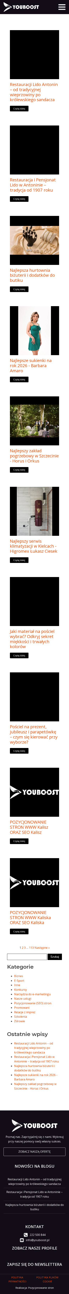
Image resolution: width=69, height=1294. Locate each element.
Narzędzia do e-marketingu (32, 994)
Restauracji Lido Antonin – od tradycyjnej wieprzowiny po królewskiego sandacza (34, 92)
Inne (17, 985)
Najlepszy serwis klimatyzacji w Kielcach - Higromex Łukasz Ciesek (33, 546)
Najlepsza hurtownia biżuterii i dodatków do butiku (32, 275)
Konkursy (20, 990)
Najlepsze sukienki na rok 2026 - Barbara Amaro (31, 365)
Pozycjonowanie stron (41, 1287)
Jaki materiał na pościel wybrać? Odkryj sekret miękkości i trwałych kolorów (32, 639)
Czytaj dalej (19, 108)
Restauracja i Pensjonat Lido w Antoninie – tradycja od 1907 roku (33, 184)
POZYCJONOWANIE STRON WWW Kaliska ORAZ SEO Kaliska (30, 917)
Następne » (42, 948)
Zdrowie (19, 1021)
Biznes (18, 976)
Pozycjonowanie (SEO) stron (32, 1003)
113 (31, 948)
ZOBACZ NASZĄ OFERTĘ (34, 1152)
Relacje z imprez (24, 1012)
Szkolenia (20, 1017)
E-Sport (19, 981)
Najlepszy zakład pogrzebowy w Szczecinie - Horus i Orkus (34, 455)
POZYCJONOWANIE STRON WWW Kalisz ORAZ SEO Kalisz (29, 827)
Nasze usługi (22, 999)
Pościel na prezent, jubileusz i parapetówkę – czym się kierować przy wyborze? (34, 734)
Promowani (21, 1008)
